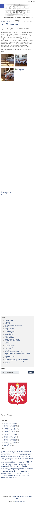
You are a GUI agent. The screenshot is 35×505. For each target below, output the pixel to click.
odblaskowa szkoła (16, 461)
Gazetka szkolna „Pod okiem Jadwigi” (13, 340)
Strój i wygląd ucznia (9, 336)
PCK (19, 464)
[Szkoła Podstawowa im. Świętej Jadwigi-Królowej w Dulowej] (17, 15)
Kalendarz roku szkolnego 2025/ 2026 (13, 325)
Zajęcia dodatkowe (9, 334)
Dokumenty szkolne (9, 320)
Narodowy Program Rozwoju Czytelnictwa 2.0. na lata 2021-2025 (18, 353)
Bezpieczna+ (28, 451)
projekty (28, 464)
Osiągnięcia (7, 342)
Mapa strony (7, 362)
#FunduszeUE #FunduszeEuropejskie (12, 451)
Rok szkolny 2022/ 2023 (10, 428)
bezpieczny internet (20, 453)
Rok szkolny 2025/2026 (10, 423)
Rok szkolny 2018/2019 (10, 434)
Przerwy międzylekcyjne (10, 333)
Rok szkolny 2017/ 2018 (10, 436)
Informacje (6, 444)
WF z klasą (18, 475)
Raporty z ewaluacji (9, 347)
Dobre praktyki (8, 348)
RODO (6, 357)
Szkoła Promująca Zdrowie (14, 471)
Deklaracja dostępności (9, 356)
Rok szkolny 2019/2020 (10, 433)
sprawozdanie (14, 468)
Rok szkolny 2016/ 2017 (10, 437)
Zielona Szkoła (10, 477)
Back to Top (22, 501)
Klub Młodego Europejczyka (23, 456)
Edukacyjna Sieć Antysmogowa (6, 456)
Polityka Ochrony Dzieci (10, 345)
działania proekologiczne (15, 454)
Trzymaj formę (14, 473)
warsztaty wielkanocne (8, 475)
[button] (2, 6)
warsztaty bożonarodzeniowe (26, 473)
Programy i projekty (9, 350)
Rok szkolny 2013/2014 (10, 442)
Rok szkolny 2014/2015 (10, 440)
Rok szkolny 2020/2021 (10, 431)
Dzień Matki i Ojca (25, 454)
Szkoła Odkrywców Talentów (15, 470)
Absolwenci (7, 344)
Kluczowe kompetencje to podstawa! (11, 458)
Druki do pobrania (8, 330)
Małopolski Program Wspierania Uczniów (13, 351)
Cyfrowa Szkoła (28, 453)
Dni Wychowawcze (6, 454)
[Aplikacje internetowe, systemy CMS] (16, 501)
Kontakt (6, 364)
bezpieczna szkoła (7, 453)
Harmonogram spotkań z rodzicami (12, 339)
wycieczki (23, 475)
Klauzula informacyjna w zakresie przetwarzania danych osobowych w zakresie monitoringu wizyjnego (16, 360)
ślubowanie (15, 477)
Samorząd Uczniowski (9, 328)
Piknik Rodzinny (23, 464)
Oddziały (6, 326)
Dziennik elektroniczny (9, 337)
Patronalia (16, 464)
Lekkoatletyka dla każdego (17, 460)
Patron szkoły (7, 323)
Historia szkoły (8, 322)
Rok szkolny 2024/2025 (10, 425)
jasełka (14, 456)
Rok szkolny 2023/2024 (10, 426)
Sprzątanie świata (21, 468)
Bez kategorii (7, 445)
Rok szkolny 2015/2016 (10, 439)
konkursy (26, 458)
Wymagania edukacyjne (10, 331)
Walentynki (19, 473)
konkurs (23, 458)
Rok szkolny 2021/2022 (10, 430)
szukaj (30, 372)
